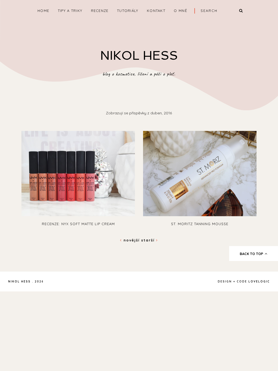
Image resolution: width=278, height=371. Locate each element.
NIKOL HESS (139, 55)
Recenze (100, 10)
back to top (252, 253)
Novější (131, 240)
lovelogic (259, 281)
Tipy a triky (70, 10)
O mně (180, 10)
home (43, 10)
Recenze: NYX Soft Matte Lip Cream (78, 224)
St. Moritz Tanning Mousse (199, 224)
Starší (148, 240)
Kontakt (156, 10)
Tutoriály (127, 10)
